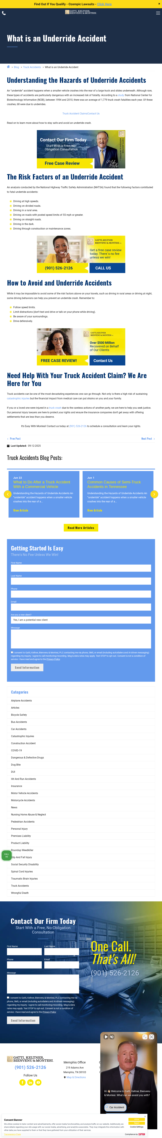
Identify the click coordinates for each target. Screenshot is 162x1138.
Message (15, 627)
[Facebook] (22, 1082)
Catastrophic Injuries (22, 736)
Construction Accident (23, 743)
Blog (16, 67)
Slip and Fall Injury (21, 857)
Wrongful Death (20, 892)
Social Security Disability (25, 864)
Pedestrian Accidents (22, 821)
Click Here (104, 4)
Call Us (6, 855)
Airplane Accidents (21, 700)
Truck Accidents (32, 67)
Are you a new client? (21, 614)
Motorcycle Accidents (23, 800)
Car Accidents (18, 729)
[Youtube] (38, 1082)
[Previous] (8, 494)
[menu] (158, 13)
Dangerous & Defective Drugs (27, 757)
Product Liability (20, 843)
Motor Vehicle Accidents (24, 793)
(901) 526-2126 (59, 268)
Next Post (147, 438)
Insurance (16, 786)
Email (13, 601)
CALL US (103, 268)
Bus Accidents (19, 721)
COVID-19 (16, 750)
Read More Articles (81, 527)
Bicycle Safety (19, 714)
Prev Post (15, 438)
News (14, 807)
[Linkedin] (30, 1082)
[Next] (154, 494)
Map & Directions (76, 1077)
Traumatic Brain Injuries (24, 878)
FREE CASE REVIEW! (59, 361)
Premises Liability (21, 835)
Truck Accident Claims (74, 113)
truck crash (55, 407)
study (121, 95)
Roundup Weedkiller (22, 850)
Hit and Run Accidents (23, 778)
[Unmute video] (106, 1036)
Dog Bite (16, 764)
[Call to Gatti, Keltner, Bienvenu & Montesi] (4, 13)
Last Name (16, 576)
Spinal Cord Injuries (22, 871)
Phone (14, 589)
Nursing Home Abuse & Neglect (28, 814)
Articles (15, 707)
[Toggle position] (144, 1036)
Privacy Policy (53, 659)
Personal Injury (19, 828)
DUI (13, 771)
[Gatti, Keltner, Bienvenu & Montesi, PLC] (81, 13)
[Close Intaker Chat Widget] (151, 1036)
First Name (16, 563)
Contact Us (93, 113)
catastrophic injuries (18, 398)
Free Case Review (62, 163)
